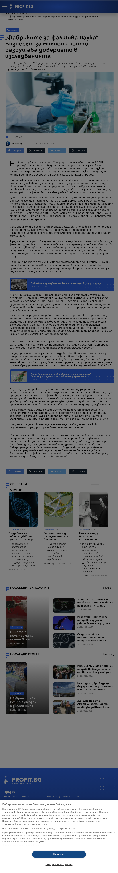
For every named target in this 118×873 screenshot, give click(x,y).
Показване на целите (59, 865)
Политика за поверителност (31, 824)
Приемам (59, 854)
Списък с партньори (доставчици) (21, 845)
